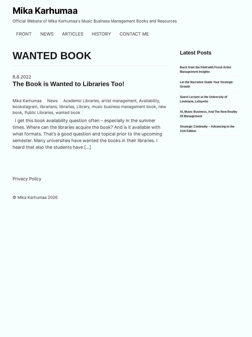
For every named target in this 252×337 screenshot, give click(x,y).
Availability (149, 100)
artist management (119, 100)
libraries (66, 106)
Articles (72, 34)
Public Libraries (39, 112)
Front (24, 34)
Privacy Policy (27, 178)
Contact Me (134, 34)
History (101, 34)
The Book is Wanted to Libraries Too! (69, 84)
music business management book (124, 106)
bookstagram (25, 106)
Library (83, 106)
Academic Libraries (81, 100)
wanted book (68, 112)
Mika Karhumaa (27, 100)
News (46, 34)
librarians (48, 106)
